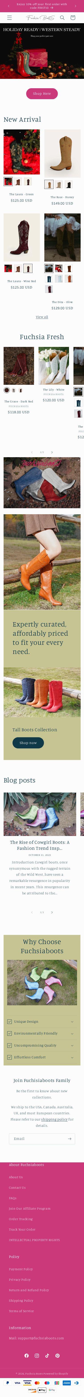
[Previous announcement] (8, 6)
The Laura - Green (21, 194)
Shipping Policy (21, 1300)
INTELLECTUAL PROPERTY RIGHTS (34, 1240)
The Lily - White (53, 389)
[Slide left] (32, 452)
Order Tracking (21, 1219)
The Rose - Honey (62, 197)
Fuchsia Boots (34, 1373)
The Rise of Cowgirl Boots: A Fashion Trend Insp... (40, 845)
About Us (16, 1177)
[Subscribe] (70, 1138)
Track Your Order (22, 1229)
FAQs (13, 1198)
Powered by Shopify (55, 1373)
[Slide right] (52, 452)
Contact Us (17, 1187)
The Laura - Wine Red (21, 281)
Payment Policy (21, 1269)
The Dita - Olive (62, 302)
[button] (9, 17)
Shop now (28, 742)
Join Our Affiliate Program (29, 1208)
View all (42, 317)
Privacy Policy (20, 1279)
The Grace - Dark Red (18, 401)
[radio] (8, 181)
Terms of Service (21, 1311)
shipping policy (54, 1119)
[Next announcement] (75, 6)
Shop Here (42, 93)
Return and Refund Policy (29, 1290)
